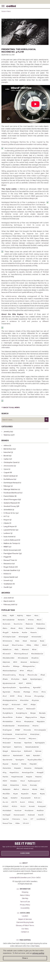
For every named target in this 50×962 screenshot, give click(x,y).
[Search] (47, 419)
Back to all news (11, 407)
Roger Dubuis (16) (11, 567)
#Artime (30, 620)
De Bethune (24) (10, 479)
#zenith (41, 815)
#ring (4, 772)
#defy (17, 649)
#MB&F (17, 730)
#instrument (16, 704)
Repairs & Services (25, 919)
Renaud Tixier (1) (10, 560)
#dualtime (34, 658)
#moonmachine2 (21, 734)
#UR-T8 (14, 802)
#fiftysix (29, 671)
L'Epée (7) (7, 523)
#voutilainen (29, 810)
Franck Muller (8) (10, 496)
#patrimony (18, 747)
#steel (5, 785)
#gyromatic (6, 692)
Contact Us (25, 932)
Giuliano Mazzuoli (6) (12, 503)
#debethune (7, 649)
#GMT (21, 683)
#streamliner (14, 785)
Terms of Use (25, 901)
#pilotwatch (28, 751)
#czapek (6, 645)
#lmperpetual (28, 721)
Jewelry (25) (8, 431)
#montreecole (7, 734)
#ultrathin (14, 798)
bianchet (6, 819)
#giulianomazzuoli (9, 683)
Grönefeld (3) (9, 510)
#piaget (5, 751)
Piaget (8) (7, 557)
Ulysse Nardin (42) (11, 577)
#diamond (25, 649)
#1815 (5, 615)
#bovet (13, 628)
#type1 (15, 794)
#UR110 (39, 802)
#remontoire (7, 768)
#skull (22, 781)
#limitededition (8, 721)
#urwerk (32, 806)
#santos (5, 777)
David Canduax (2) (11, 476)
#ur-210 (5, 802)
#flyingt (21, 675)
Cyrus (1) (7, 469)
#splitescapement (34, 781)
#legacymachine (31, 717)
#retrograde (38, 768)
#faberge (16, 666)
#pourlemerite (7, 760)
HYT (31, 819)
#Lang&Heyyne (21, 713)
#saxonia (38, 777)
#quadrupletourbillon (35, 760)
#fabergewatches (29, 666)
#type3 (42, 794)
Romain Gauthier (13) (12, 570)
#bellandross (40, 624)
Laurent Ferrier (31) (11, 530)
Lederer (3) (8, 533)
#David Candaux (17, 645)
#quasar (5, 764)
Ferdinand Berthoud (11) (13, 493)
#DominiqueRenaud (21, 654)
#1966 (12, 615)
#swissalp (33, 785)
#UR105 (31, 802)
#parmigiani (7, 747)
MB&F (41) (7, 547)
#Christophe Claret (9, 637)
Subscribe (25, 853)
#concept (33, 641)
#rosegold (40, 772)
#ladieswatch (30, 709)
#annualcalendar (9, 620)
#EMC (15, 662)
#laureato (42, 713)
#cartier (24, 632)
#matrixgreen (7, 730)
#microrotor (27, 730)
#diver (34, 649)
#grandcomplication (9, 687)
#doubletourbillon (9, 658)
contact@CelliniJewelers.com (20, 877)
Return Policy (25, 895)
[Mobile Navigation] (3, 6)
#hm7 (5, 696)
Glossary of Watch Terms (25, 925)
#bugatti (5, 632)
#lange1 (33, 713)
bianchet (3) (8, 452)
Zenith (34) (8, 587)
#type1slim (25, 794)
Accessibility (25, 908)
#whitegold (6, 815)
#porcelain (36, 755)
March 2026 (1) (9, 601)
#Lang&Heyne (8, 713)
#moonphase (34, 734)
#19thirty (20, 615)
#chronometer (36, 637)
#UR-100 (37, 798)
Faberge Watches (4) (12, 489)
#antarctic (21, 620)
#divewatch (7, 654)
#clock (25, 641)
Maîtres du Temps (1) (12, 543)
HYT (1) (6, 516)
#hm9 (20, 696)
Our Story (25, 929)
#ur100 (22, 802)
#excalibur (6, 666)
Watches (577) (9, 435)
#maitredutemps (23, 726)
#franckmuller (32, 675)
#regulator (33, 764)
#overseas (17, 743)
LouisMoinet (41, 819)
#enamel (24, 662)
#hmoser (28, 696)
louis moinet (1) (10, 536)
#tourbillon (6, 794)
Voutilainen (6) (9, 584)
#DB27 (36, 645)
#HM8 (12, 696)
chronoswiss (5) (10, 466)
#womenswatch (19, 815)
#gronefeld (36, 687)
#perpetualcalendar (32, 747)
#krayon (20, 709)
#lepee (42, 717)
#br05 (21, 628)
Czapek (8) (8, 472)
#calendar (15, 632)
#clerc (17, 641)
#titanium (25, 789)
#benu (5, 628)
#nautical (22, 738)
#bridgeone (41, 628)
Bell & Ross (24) (10, 449)
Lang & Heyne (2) (10, 526)
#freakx (5, 679)
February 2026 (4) (10, 604)
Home (3, 11)
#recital (23, 764)
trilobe (17, 823)
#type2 (34, 794)
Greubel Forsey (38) (11, 506)
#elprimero (6, 662)
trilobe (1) (7, 574)
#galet (25, 679)
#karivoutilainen (8, 709)
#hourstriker (24, 700)
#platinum (6, 755)
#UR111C (5, 806)
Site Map (25, 898)
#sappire (29, 777)
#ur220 (23, 806)
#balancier (29, 624)
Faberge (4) (8, 486)
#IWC (25, 704)
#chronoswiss (7, 641)
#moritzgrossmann (9, 738)
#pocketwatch (18, 755)
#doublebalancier (37, 654)
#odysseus (32, 738)
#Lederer (19, 717)
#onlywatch (7, 743)
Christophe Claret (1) (12, 462)
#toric (42, 789)
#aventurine (18, 624)
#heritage (26, 692)
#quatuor (15, 764)
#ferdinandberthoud (10, 671)
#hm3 (44, 692)
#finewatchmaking (9, 675)
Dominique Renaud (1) (12, 483)
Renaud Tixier (7, 823)
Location (25, 916)
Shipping (25, 892)
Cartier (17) (8, 459)
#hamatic (17, 692)
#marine (35, 726)
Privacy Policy (25, 905)
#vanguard (42, 806)
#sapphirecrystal (17, 777)
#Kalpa (33, 704)
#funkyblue (15, 679)
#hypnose (35, 700)
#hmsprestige (39, 696)
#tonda (34, 789)
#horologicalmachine (10, 700)
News (9, 11)
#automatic (6, 624)
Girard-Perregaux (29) (12, 499)
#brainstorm (30, 628)
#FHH (22, 671)
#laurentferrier (8, 717)
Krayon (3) (7, 520)
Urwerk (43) (8, 580)
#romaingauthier (27, 772)
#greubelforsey (24, 687)
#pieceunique (16, 751)
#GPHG (28, 683)
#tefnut (16, 789)
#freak (43, 675)
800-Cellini (36, 877)
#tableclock (6, 789)
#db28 (44, 645)
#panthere (28, 743)
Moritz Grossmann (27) (12, 550)
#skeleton (13, 781)
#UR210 (14, 806)
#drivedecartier (23, 658)
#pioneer (38, 751)
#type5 (5, 798)
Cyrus (25, 819)
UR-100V (26, 823)
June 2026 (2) (9, 598)
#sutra (24, 785)
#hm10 (35, 692)
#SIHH (5, 781)
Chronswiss (16, 819)
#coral (42, 641)
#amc (36, 615)
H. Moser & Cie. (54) (11, 513)
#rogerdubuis (14, 772)
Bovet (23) (7, 456)
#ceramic (33, 632)
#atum (39, 620)
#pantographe (40, 743)
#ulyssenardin (26, 798)
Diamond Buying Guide (25, 922)
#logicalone (41, 721)
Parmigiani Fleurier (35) (13, 553)
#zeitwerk (31, 815)
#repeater (17, 768)
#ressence (27, 768)
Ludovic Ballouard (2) (12, 540)
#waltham (40, 810)
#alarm (28, 615)
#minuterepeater (40, 730)
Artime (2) (7, 445)
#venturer (18, 810)
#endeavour (34, 662)
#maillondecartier (9, 726)
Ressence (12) (9, 563)
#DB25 (29, 645)
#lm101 (18, 721)
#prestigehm (20, 760)
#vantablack (7, 810)
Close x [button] (25, 958)
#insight (5, 704)
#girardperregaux (36, 679)
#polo (28, 755)
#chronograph (23, 637)
